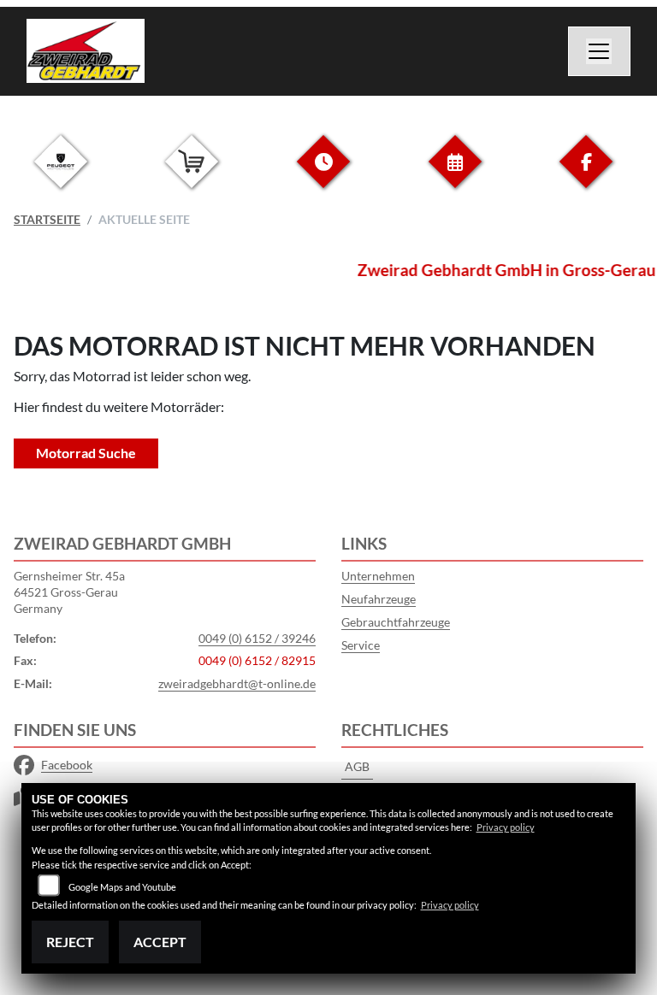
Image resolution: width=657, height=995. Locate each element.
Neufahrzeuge (378, 599)
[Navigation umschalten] (599, 51)
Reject (70, 941)
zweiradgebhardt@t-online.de (237, 683)
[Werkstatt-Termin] (455, 175)
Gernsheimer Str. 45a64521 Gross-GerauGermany (69, 591)
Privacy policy (505, 827)
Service (360, 645)
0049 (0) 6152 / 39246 (257, 638)
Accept (159, 941)
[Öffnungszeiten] (323, 175)
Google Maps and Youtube (122, 886)
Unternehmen (378, 575)
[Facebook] (586, 175)
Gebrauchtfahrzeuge (395, 622)
